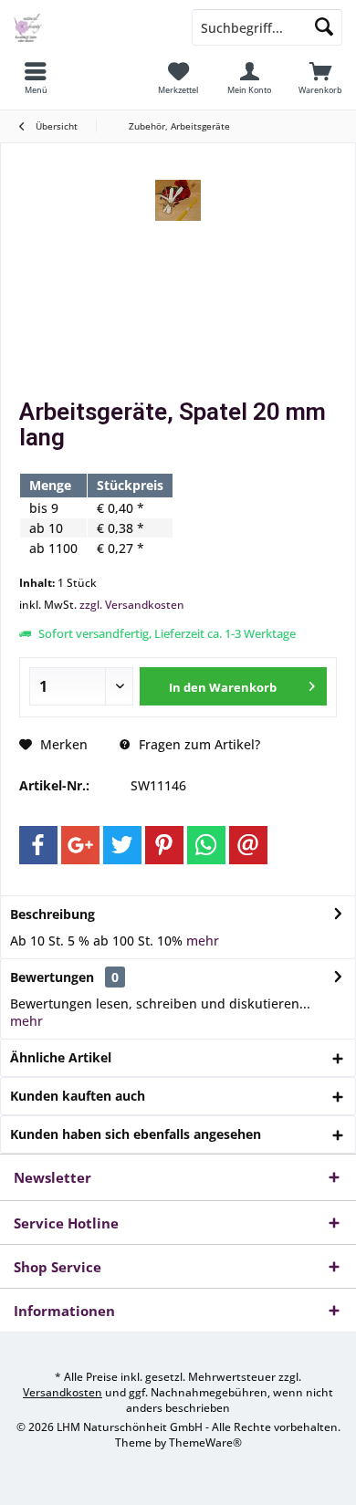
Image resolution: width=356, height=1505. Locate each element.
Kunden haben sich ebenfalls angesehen (135, 1134)
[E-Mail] (248, 845)
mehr (202, 940)
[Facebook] (38, 845)
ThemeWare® (205, 1442)
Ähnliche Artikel (60, 1057)
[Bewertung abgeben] (178, 461)
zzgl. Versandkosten (131, 604)
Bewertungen (52, 977)
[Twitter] (122, 845)
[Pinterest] (164, 845)
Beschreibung (52, 914)
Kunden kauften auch (77, 1095)
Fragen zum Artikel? (197, 744)
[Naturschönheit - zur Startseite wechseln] (89, 27)
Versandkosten (62, 1392)
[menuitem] (35, 78)
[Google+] (80, 845)
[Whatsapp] (206, 845)
